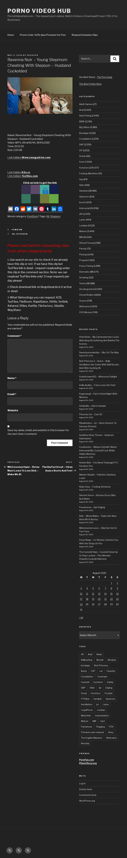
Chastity (111, 671)
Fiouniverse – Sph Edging (92, 507)
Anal (81, 110)
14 (105, 593)
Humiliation (86, 704)
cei (101, 671)
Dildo (92, 687)
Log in (82, 783)
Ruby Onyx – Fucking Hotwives (95, 486)
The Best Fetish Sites (90, 84)
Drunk (82, 156)
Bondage (84, 133)
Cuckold (85, 682)
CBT (93, 671)
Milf (81, 237)
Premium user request (92, 732)
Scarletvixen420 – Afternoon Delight (98, 376)
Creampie (102, 676)
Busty (84, 671)
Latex (82, 219)
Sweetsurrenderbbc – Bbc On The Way (99, 352)
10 (81, 593)
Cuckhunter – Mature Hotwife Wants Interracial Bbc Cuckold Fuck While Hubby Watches (98, 450)
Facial (84, 693)
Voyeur (82, 300)
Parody (82, 248)
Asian (99, 654)
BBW (82, 121)
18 (87, 599)
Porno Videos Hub (39, 10)
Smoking (83, 277)
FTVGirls (85, 699)
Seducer (32, 55)
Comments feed (87, 795)
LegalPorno (87, 710)
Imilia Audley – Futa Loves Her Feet (97, 385)
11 (87, 593)
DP (80, 150)
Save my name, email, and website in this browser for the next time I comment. (38, 432)
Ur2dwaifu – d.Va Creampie (92, 405)
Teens (82, 283)
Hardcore (84, 196)
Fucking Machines (88, 173)
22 (111, 599)
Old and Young (86, 243)
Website (12, 410)
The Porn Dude (104, 77)
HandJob (83, 190)
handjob (98, 699)
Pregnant (84, 260)
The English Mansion (91, 737)
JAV (81, 214)
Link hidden (28, 157)
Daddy (110, 682)
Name (11, 378)
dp (100, 687)
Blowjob (112, 660)
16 (117, 593)
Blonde (100, 660)
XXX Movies (85, 312)
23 (117, 599)
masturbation (102, 715)
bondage (85, 665)
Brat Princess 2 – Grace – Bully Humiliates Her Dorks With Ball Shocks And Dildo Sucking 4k (99, 364)
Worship (85, 743)
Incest (82, 202)
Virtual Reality (86, 294)
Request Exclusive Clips (85, 35)
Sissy (111, 732)
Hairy (81, 185)
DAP (81, 144)
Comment (14, 335)
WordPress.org (87, 800)
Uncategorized (86, 289)
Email (11, 394)
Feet (81, 161)
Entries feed (85, 789)
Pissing (83, 254)
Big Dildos (84, 127)
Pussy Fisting (86, 266)
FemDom (32, 216)
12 (93, 593)
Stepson (55, 216)
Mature (83, 231)
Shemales (84, 271)
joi (97, 704)
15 (111, 593)
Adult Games (85, 104)
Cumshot (98, 682)
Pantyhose (86, 726)
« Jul (81, 617)
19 (93, 599)
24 (81, 604)
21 (105, 599)
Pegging (100, 726)
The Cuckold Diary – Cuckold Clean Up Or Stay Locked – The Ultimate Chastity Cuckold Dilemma (98, 555)
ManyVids (86, 715)
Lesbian (83, 225)
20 (99, 599)
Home (10, 35)
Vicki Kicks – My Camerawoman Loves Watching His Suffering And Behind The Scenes (99, 340)
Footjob (109, 693)
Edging (108, 687)
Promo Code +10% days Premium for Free (43, 35)
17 (81, 599)
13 (99, 593)
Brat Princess (101, 665)
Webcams (84, 306)
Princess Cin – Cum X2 (90, 414)
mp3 (102, 721)
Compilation (85, 138)
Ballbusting (86, 660)
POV (111, 726)
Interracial (84, 208)
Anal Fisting (85, 115)
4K (47, 216)
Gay (81, 179)
